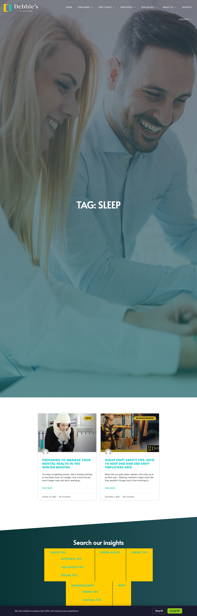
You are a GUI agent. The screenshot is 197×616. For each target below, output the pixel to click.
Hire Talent (108, 8)
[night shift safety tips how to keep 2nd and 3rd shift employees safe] (130, 432)
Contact (187, 20)
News (122, 585)
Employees (130, 8)
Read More (47, 488)
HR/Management (83, 585)
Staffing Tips (92, 600)
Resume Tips (69, 575)
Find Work (87, 8)
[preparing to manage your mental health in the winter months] (67, 432)
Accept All (175, 610)
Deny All (159, 610)
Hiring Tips (139, 552)
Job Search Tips (72, 567)
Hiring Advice (111, 552)
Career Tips (58, 552)
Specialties (150, 8)
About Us (171, 8)
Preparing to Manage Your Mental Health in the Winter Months (66, 463)
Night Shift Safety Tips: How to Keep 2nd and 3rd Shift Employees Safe (129, 463)
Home (70, 8)
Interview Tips (71, 559)
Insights (188, 8)
